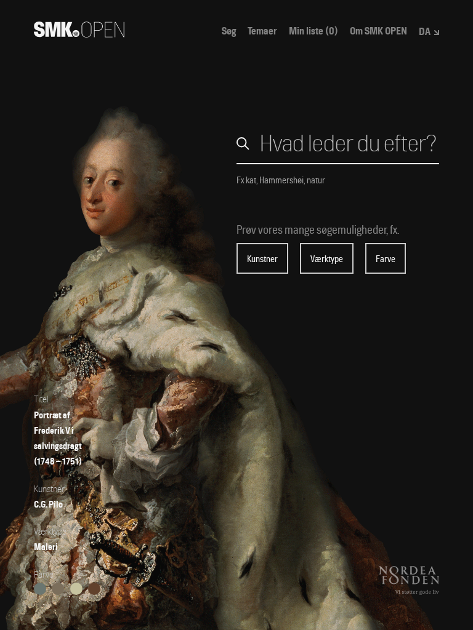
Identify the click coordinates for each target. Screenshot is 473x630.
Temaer (262, 31)
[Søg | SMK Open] (79, 33)
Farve (385, 259)
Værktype (326, 259)
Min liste (313, 31)
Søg (229, 31)
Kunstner (262, 259)
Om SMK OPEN (378, 31)
